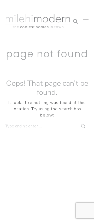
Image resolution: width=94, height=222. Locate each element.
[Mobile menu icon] (86, 21)
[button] (9, 6)
